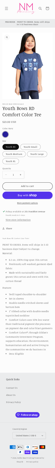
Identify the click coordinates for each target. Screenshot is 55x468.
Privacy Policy (13, 402)
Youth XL (11, 161)
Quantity (6, 168)
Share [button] (9, 228)
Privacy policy (32, 462)
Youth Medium (14, 154)
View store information (18, 219)
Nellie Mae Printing (25, 458)
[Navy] (5, 134)
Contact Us (11, 387)
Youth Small (30, 147)
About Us (11, 395)
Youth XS (11, 147)
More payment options (27, 203)
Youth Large (37, 154)
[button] (6, 8)
